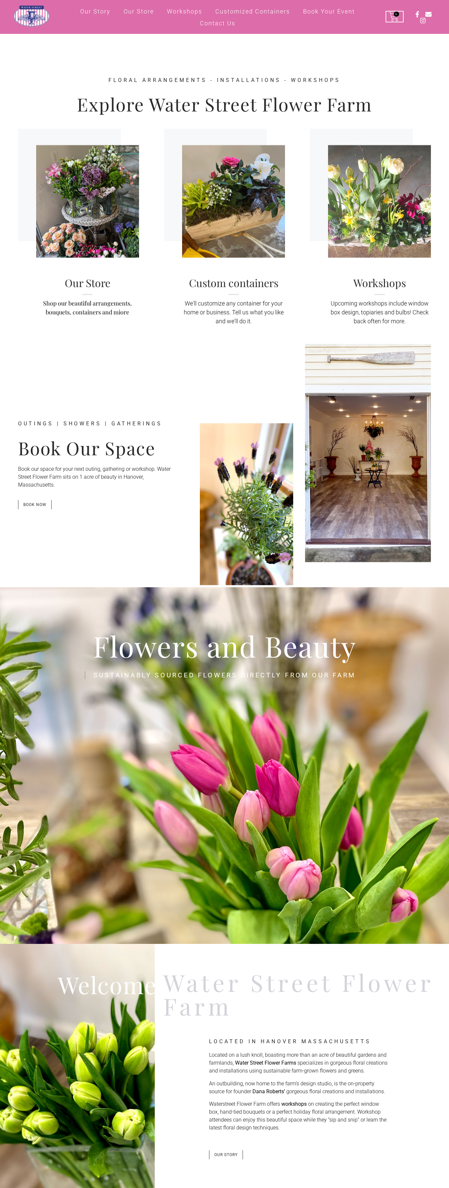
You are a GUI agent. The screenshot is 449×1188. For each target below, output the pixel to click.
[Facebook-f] (417, 14)
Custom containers (233, 282)
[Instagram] (423, 20)
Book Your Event (329, 11)
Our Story (95, 11)
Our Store (139, 11)
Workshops (184, 11)
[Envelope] (428, 14)
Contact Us (217, 23)
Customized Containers (252, 11)
